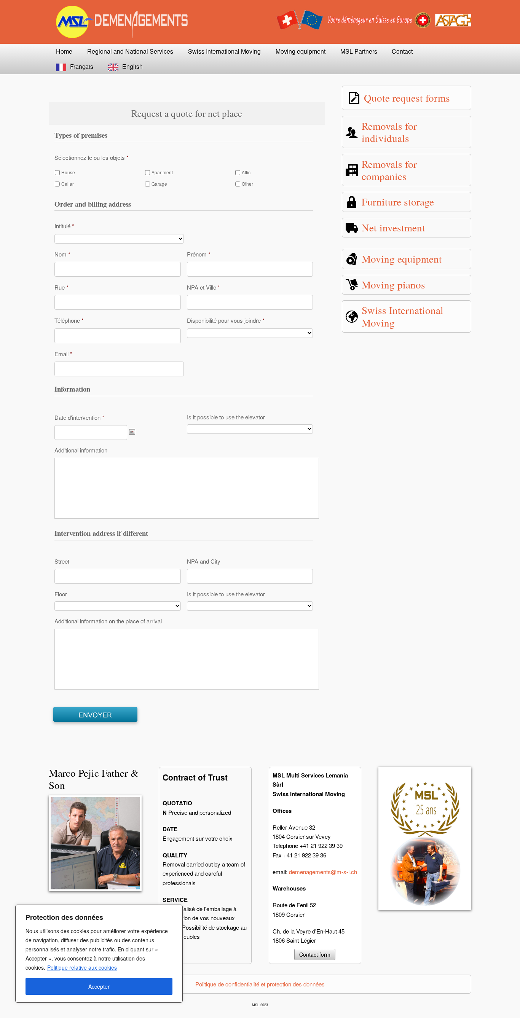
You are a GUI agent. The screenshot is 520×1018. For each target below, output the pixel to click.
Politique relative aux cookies (82, 967)
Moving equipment (300, 51)
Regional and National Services (130, 51)
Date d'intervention (79, 417)
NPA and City (203, 561)
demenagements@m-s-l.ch (323, 872)
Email (63, 354)
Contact (402, 51)
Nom (62, 254)
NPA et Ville (203, 287)
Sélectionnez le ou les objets (91, 157)
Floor (60, 594)
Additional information (80, 450)
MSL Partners (358, 51)
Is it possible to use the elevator (226, 417)
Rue (61, 287)
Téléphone (69, 320)
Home (64, 51)
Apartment (162, 172)
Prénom (199, 254)
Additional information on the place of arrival (108, 621)
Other (247, 183)
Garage (159, 183)
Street (61, 561)
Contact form (314, 954)
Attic (246, 172)
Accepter (99, 986)
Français (81, 66)
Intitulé (64, 226)
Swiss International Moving (224, 51)
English (132, 66)
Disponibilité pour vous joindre (226, 320)
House (68, 172)
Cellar (67, 183)
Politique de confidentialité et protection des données (260, 984)
